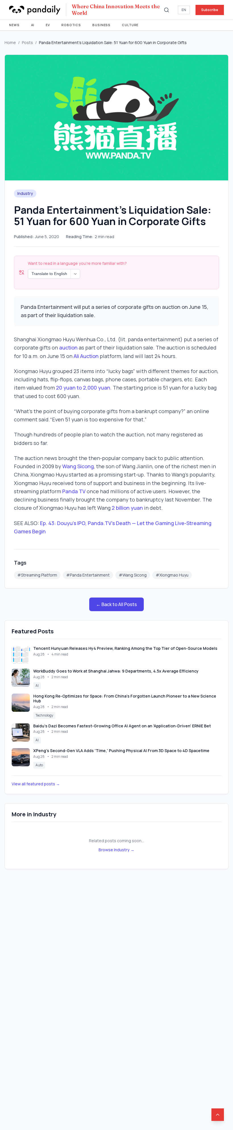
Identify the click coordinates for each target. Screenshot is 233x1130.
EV (48, 25)
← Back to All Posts (116, 604)
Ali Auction (86, 356)
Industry (25, 193)
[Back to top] (217, 1114)
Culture (130, 25)
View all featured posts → (36, 783)
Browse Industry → (116, 849)
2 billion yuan (127, 507)
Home (10, 42)
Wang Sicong (78, 466)
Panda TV (74, 491)
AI (33, 25)
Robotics (71, 25)
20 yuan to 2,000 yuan (83, 387)
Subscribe (209, 9)
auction (68, 347)
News (14, 25)
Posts (27, 42)
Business (101, 25)
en (184, 9)
